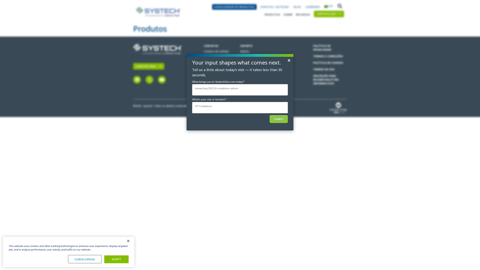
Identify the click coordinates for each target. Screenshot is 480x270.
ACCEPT (116, 259)
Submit (279, 119)
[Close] (128, 241)
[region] (68, 252)
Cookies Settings (84, 259)
